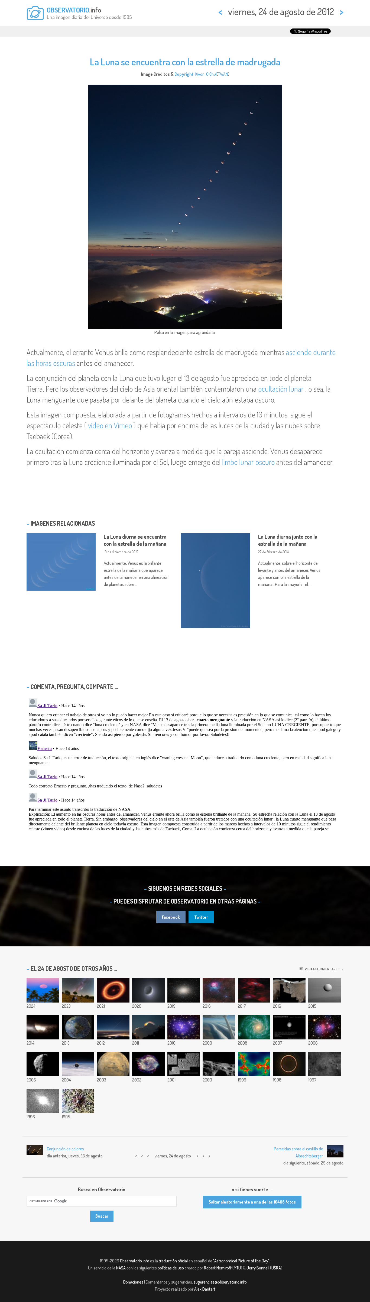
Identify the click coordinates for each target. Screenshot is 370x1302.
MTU (237, 1268)
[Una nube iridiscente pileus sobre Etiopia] (148, 1027)
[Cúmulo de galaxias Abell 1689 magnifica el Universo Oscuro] (183, 1027)
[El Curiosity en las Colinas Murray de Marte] (289, 990)
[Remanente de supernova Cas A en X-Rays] (148, 1064)
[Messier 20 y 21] (219, 990)
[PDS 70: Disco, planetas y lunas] (113, 990)
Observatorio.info (134, 1260)
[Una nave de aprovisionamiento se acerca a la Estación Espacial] (78, 1064)
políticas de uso (171, 1268)
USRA (276, 1268)
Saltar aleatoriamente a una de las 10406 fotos (252, 1202)
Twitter (201, 917)
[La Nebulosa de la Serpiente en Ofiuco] (324, 1064)
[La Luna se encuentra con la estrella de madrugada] (113, 1027)
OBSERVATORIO (68, 9)
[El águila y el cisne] (254, 990)
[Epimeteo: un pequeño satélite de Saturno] (43, 1064)
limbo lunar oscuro (248, 462)
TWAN (223, 74)
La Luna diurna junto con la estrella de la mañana (287, 540)
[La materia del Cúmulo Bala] (324, 1027)
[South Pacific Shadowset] (43, 990)
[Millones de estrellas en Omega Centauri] (183, 990)
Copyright (183, 74)
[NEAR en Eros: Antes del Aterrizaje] (183, 1064)
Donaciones (133, 1282)
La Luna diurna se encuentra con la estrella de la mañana (135, 540)
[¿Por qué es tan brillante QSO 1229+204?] (43, 1101)
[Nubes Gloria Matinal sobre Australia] (219, 1027)
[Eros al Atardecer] (219, 1064)
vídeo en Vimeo (110, 425)
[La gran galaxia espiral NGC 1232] (254, 1027)
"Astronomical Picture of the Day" (241, 1260)
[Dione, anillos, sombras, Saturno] (324, 990)
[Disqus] (185, 764)
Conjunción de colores (65, 1148)
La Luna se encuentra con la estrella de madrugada (185, 62)
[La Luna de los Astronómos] (289, 1027)
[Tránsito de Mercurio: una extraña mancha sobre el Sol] (43, 1027)
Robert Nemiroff (218, 1268)
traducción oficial (173, 1260)
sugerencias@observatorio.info (220, 1282)
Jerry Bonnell (257, 1268)
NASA (121, 1268)
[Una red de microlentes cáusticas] (254, 1064)
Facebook (171, 917)
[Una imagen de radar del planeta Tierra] (78, 1101)
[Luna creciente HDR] (148, 990)
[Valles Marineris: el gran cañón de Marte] (113, 1064)
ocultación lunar (281, 389)
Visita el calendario (321, 969)
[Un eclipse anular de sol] (289, 1064)
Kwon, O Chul (206, 74)
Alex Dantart (204, 1289)
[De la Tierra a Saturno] (78, 1027)
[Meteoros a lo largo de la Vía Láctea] (78, 990)
